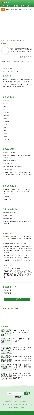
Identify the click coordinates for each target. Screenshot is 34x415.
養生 (8, 6)
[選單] (32, 2)
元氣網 (7, 40)
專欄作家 (23, 408)
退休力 (10, 408)
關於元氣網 (6, 404)
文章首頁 (16, 408)
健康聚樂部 (14, 404)
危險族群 (16, 62)
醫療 (22, 6)
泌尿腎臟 (18, 40)
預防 (3, 62)
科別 (27, 62)
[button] (31, 6)
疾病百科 (12, 40)
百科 (28, 6)
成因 (22, 62)
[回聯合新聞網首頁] (2, 2)
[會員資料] (29, 2)
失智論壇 (15, 6)
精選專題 (21, 404)
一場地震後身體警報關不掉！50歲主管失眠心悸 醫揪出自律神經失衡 (19, 9)
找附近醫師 (17, 299)
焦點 (2, 6)
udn (2, 40)
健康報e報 (18, 397)
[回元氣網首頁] (6, 2)
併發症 (9, 62)
